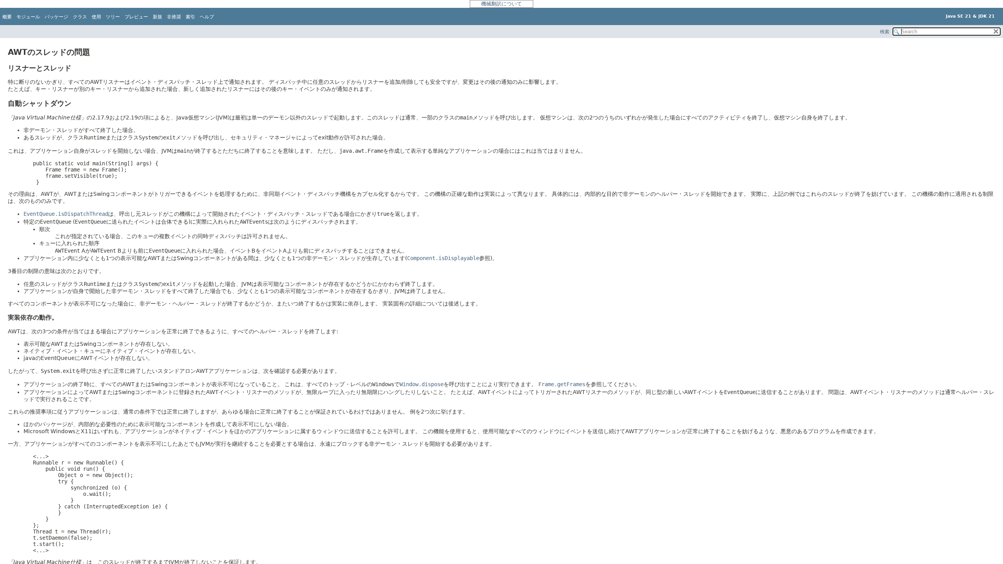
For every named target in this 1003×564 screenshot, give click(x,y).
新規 (157, 17)
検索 (884, 31)
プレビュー (136, 17)
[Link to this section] (96, 52)
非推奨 (174, 17)
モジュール (28, 17)
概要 (7, 17)
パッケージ (56, 17)
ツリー (113, 17)
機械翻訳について (501, 4)
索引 (190, 17)
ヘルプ (207, 17)
